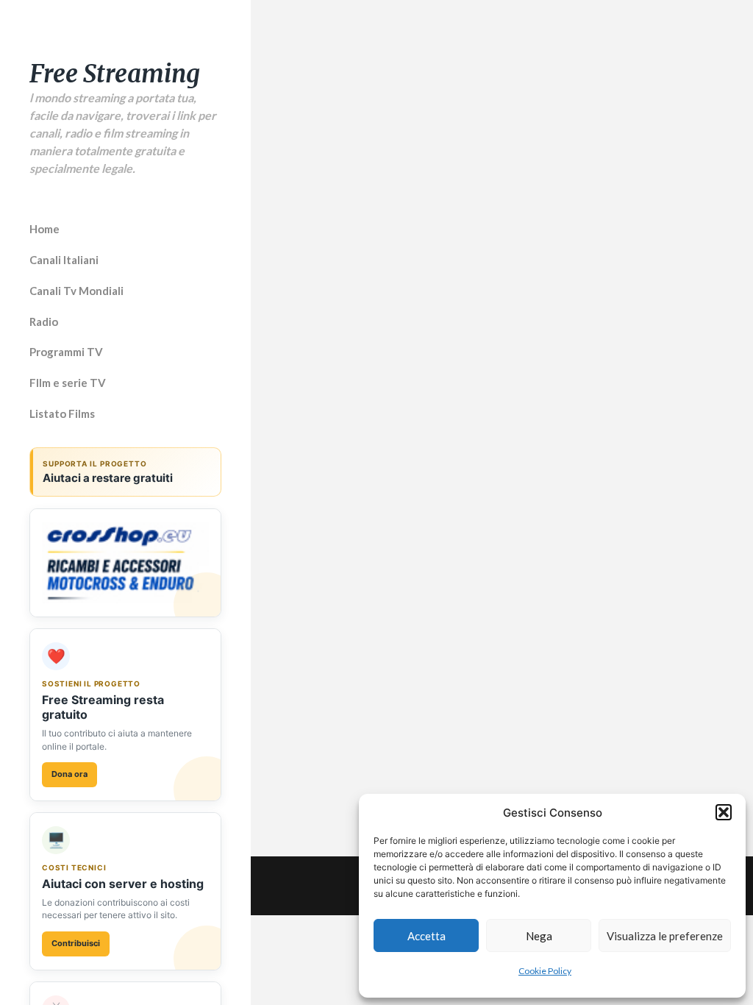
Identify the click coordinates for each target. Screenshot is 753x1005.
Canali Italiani (64, 259)
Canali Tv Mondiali (76, 290)
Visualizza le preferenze (665, 935)
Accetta (426, 935)
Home (44, 228)
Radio (43, 321)
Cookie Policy (544, 970)
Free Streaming (114, 74)
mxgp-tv (323, 423)
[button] (723, 812)
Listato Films (62, 413)
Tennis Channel (577, 708)
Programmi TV (66, 351)
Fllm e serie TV (67, 382)
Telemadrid (332, 589)
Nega (539, 935)
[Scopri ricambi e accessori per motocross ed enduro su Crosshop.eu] (125, 563)
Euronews (560, 423)
